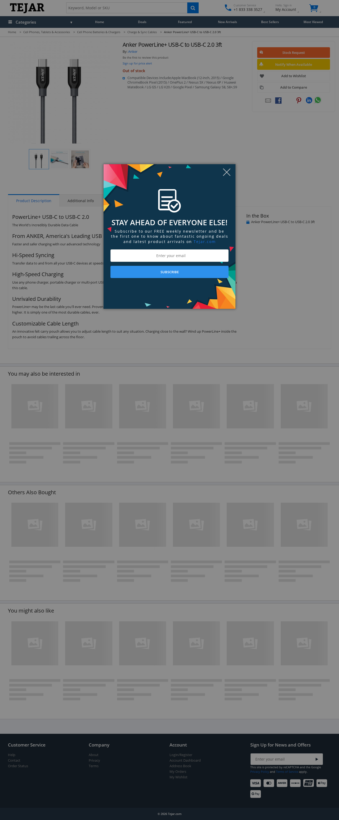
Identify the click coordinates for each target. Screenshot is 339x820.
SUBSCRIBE (169, 272)
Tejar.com (205, 241)
